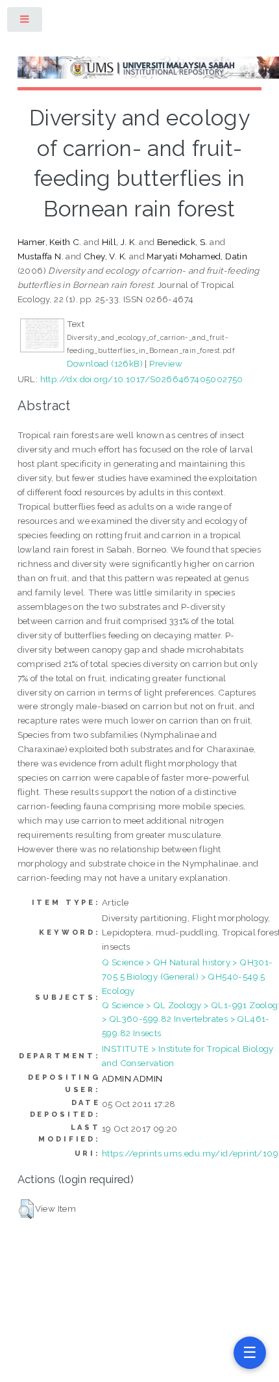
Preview (165, 363)
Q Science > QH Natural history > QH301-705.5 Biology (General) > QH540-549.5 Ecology (187, 976)
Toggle (25, 22)
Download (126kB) (105, 363)
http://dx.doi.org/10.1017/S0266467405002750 (141, 379)
